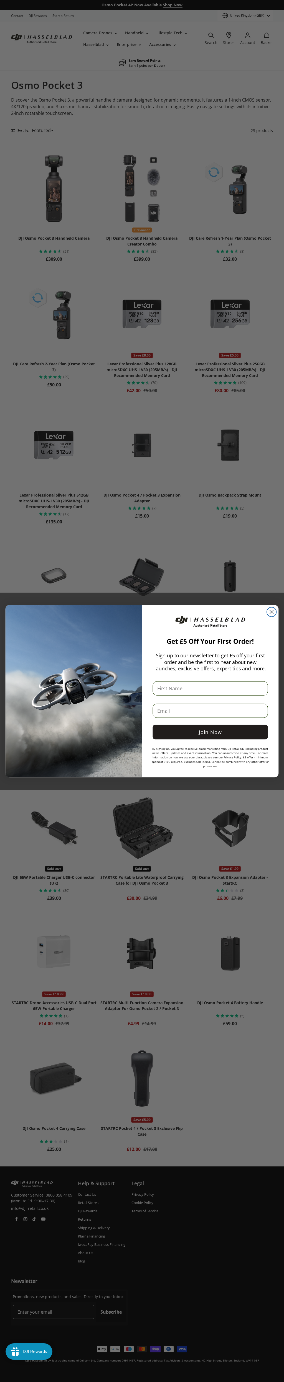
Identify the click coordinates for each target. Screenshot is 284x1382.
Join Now (210, 732)
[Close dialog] (271, 611)
